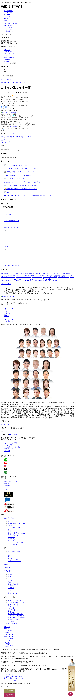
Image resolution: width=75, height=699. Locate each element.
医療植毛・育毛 (13, 619)
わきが (24, 273)
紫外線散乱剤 (53, 277)
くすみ (10, 580)
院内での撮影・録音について (13, 678)
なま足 (3, 140)
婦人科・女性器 (13, 610)
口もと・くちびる (14, 559)
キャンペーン (43, 273)
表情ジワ (67, 277)
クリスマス (51, 273)
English (6, 20)
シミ (61, 273)
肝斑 (9, 592)
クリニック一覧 (9, 53)
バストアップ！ (6, 142)
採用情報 (7, 61)
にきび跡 (11, 588)
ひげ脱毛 (20, 273)
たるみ (10, 531)
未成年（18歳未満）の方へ (13, 676)
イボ (9, 578)
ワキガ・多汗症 (14, 126)
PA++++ (5, 273)
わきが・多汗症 (13, 604)
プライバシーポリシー (11, 680)
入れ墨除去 (11, 621)
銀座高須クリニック (23, 279)
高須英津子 (56, 280)
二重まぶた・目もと (14, 561)
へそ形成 (11, 608)
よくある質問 (8, 16)
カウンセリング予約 (11, 23)
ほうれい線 (11, 537)
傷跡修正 (11, 612)
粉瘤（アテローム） (14, 593)
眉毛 (37, 277)
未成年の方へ (8, 13)
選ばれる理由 (8, 638)
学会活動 (7, 14)
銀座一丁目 (4, 280)
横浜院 (6, 483)
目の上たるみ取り (20, 277)
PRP (8, 273)
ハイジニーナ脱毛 (21, 275)
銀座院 (9, 280)
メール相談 (8, 27)
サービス (58, 273)
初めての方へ (8, 11)
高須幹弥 (47, 279)
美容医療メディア (10, 31)
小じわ (10, 525)
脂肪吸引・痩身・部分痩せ (17, 602)
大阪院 (6, 489)
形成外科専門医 (65, 275)
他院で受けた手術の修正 (16, 616)
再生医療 (7, 564)
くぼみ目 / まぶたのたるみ (16, 523)
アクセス (7, 312)
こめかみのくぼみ (14, 527)
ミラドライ (36, 275)
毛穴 (14, 277)
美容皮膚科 (8, 571)
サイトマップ (8, 674)
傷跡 (50, 275)
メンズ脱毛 (42, 275)
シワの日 (65, 273)
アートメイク (35, 273)
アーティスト (29, 273)
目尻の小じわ (12, 539)
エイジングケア (9, 518)
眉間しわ (40, 277)
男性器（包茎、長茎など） (17, 617)
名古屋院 (7, 485)
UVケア (12, 273)
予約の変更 (8, 29)
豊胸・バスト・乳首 (14, 600)
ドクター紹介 (8, 52)
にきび (10, 586)
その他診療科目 (13, 623)
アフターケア (8, 449)
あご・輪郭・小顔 (14, 551)
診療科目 (7, 59)
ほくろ (10, 590)
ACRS (2, 273)
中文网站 (7, 18)
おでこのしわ (12, 521)
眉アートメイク (27, 277)
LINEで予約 (8, 25)
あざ (9, 576)
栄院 (5, 487)
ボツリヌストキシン (29, 275)
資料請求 (7, 451)
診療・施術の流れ (10, 57)
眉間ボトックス (46, 277)
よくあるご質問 (6, 424)
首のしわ (11, 540)
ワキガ (46, 275)
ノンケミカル (13, 275)
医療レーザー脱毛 (14, 606)
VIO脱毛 (16, 273)
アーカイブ (4, 157)
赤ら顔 (10, 574)
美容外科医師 (61, 277)
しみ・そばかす (13, 584)
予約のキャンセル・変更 (12, 447)
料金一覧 (7, 50)
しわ (9, 529)
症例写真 (7, 55)
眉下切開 (34, 277)
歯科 (9, 553)
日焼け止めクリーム (7, 277)
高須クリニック (38, 280)
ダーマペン (69, 273)
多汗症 (58, 275)
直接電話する (8, 321)
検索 (11, 75)
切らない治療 (54, 275)
